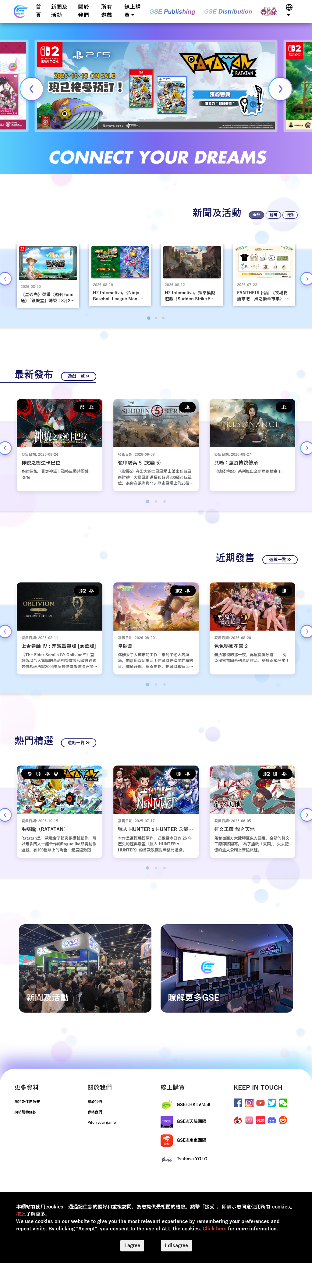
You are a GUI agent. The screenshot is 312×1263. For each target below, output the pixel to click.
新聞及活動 (59, 11)
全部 (256, 215)
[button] (289, 11)
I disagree (176, 1245)
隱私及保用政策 (27, 1102)
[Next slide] (280, 89)
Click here (214, 1229)
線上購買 (132, 11)
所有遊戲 (106, 11)
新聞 (273, 215)
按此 (21, 1214)
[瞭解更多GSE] (227, 968)
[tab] (148, 318)
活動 (290, 215)
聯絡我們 (94, 1112)
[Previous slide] (32, 89)
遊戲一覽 (77, 376)
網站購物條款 (25, 1112)
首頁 (38, 11)
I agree (132, 1245)
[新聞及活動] (85, 968)
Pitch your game (101, 1122)
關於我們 (83, 11)
